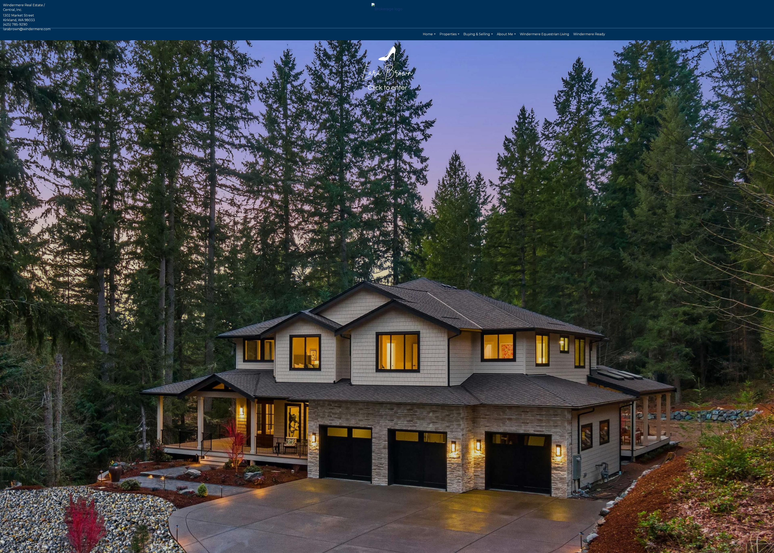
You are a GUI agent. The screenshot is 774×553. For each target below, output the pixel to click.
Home (430, 36)
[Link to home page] (386, 9)
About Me (507, 36)
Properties (450, 36)
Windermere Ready (589, 34)
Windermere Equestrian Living (544, 34)
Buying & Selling (478, 36)
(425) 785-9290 (15, 24)
